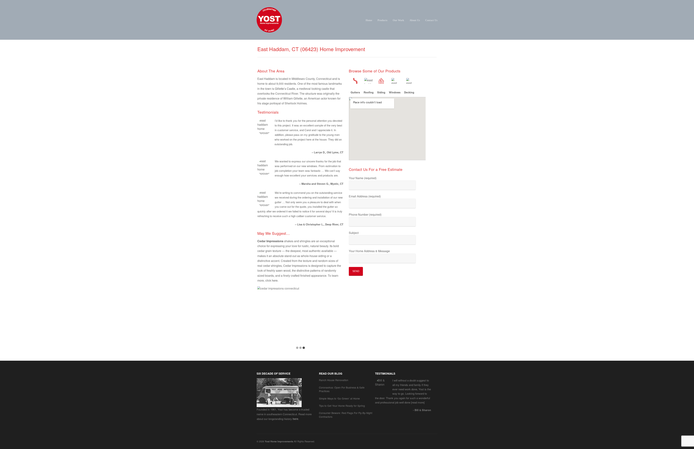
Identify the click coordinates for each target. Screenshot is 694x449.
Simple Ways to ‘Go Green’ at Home (339, 398)
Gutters (355, 92)
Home (369, 20)
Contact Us (431, 20)
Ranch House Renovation (333, 380)
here (275, 280)
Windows (394, 92)
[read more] (417, 402)
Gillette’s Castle (285, 89)
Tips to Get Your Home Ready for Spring (342, 405)
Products (382, 20)
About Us (415, 20)
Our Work (398, 20)
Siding (381, 92)
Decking (409, 92)
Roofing (369, 92)
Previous (265, 318)
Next (335, 318)
